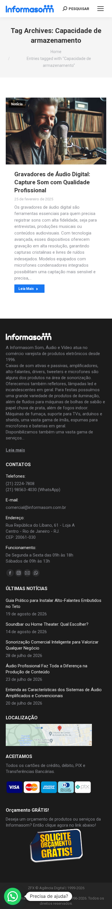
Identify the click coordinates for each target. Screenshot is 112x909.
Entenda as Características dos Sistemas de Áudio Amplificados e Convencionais (54, 692)
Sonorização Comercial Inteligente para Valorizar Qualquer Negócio (52, 645)
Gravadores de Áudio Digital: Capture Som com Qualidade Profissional (52, 182)
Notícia (17, 104)
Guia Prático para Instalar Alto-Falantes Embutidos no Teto (53, 603)
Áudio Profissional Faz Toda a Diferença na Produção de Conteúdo (46, 669)
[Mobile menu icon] (100, 8)
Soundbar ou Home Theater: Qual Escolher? (47, 624)
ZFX (31, 888)
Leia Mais (26, 289)
